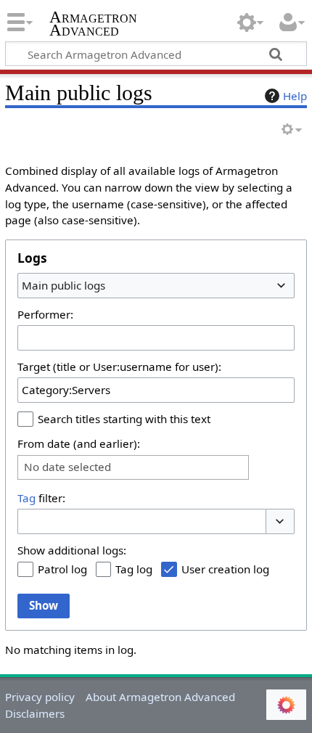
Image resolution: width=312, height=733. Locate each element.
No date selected (67, 467)
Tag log (133, 569)
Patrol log (62, 569)
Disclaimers (35, 713)
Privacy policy (40, 696)
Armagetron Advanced (93, 25)
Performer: (45, 314)
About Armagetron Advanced (160, 696)
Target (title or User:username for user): (119, 366)
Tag (26, 498)
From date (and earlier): (78, 443)
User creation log (225, 569)
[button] (280, 521)
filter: (41, 498)
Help (295, 96)
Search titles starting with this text (124, 418)
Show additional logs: (71, 550)
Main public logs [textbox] (63, 285)
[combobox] (156, 285)
